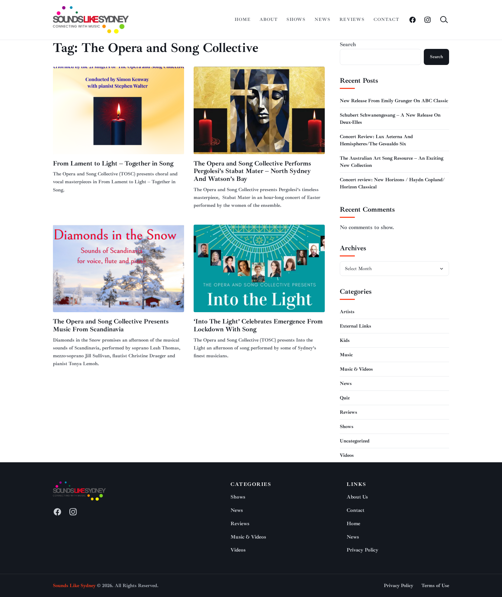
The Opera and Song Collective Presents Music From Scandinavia (111, 325)
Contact (386, 19)
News (323, 19)
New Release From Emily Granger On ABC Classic (394, 101)
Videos (347, 455)
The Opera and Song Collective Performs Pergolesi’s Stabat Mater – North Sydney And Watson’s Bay (252, 171)
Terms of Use (435, 585)
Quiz (345, 398)
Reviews (351, 19)
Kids (345, 340)
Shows (296, 19)
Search (348, 44)
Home (243, 19)
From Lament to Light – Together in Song (113, 163)
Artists (347, 312)
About (269, 19)
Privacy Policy (362, 550)
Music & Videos (356, 369)
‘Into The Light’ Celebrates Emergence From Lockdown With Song (258, 325)
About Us (357, 497)
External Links (355, 326)
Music (346, 355)
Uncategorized (354, 441)
